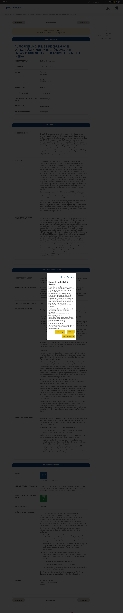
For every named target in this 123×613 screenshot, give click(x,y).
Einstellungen (60, 332)
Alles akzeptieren (68, 336)
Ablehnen (70, 332)
